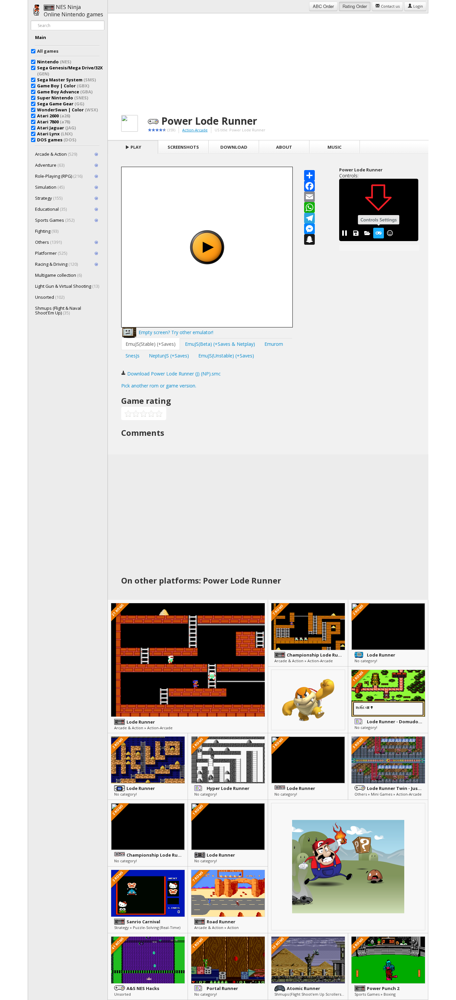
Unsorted (49, 297)
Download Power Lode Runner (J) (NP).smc (173, 373)
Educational (51, 209)
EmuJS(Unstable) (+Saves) (226, 355)
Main (40, 37)
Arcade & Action (56, 154)
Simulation (49, 187)
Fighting (46, 231)
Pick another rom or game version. (158, 385)
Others (48, 242)
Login (417, 6)
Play (135, 147)
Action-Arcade (195, 129)
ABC (323, 6)
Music (334, 147)
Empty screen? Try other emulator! (175, 332)
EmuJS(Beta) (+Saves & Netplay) (220, 344)
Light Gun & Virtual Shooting (67, 286)
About (284, 147)
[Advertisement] (268, 60)
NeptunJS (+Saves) (169, 355)
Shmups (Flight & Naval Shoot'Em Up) (58, 310)
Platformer (51, 253)
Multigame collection (58, 275)
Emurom (273, 344)
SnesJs (133, 355)
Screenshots (183, 147)
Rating (355, 6)
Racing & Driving (56, 264)
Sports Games (54, 220)
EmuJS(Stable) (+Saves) (151, 344)
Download (233, 147)
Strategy (48, 198)
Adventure (49, 165)
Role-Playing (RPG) (58, 176)
